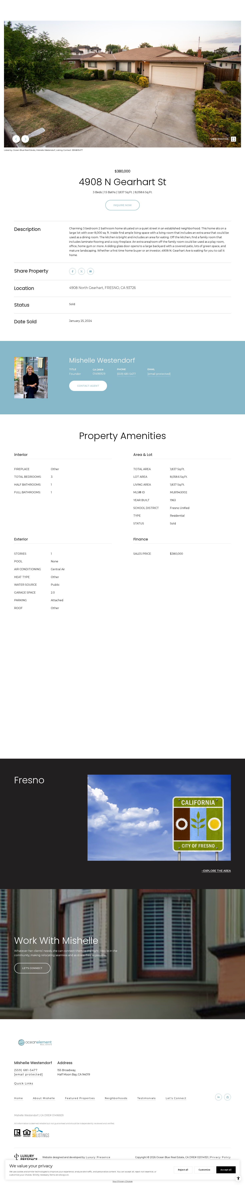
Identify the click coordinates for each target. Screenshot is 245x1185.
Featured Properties (80, 1098)
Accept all (226, 1169)
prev (16, 139)
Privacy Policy (220, 1157)
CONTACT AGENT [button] (88, 385)
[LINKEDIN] (218, 1097)
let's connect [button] (32, 968)
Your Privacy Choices (122, 1181)
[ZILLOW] (227, 1097)
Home (18, 1098)
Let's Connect (176, 1098)
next (25, 139)
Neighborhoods (116, 1098)
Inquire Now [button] (122, 205)
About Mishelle (44, 1098)
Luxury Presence (98, 1157)
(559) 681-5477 (126, 373)
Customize (204, 1169)
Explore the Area (217, 870)
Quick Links (23, 1083)
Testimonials (146, 1098)
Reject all (183, 1169)
